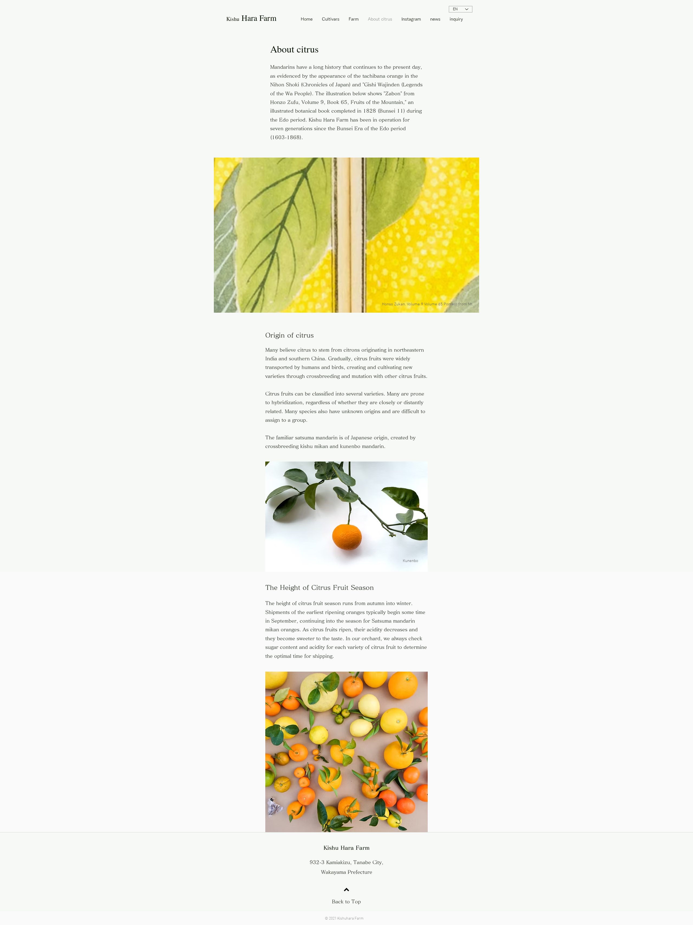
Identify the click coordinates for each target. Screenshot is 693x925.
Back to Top (346, 901)
